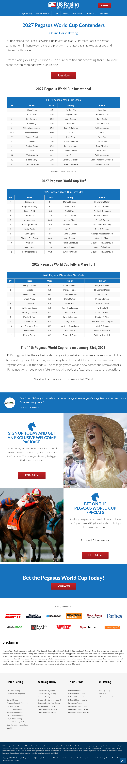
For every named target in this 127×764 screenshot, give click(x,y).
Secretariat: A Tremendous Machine (17, 726)
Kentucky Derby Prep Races (49, 703)
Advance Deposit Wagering (17, 703)
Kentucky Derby (44, 697)
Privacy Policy (41, 758)
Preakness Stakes (75, 703)
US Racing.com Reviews (108, 697)
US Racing (17, 758)
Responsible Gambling (78, 758)
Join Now (64, 75)
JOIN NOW (31, 475)
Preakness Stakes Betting (78, 709)
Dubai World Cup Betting (16, 722)
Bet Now (104, 5)
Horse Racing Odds (14, 697)
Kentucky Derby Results (47, 712)
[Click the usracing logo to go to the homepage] (63, 5)
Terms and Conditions (54, 758)
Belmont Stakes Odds (76, 694)
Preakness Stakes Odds (77, 706)
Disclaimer (66, 758)
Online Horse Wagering (16, 694)
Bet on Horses (12, 700)
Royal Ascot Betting (14, 719)
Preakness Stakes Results (78, 712)
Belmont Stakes (74, 691)
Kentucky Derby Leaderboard (49, 700)
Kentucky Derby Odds (46, 691)
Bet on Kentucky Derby (47, 706)
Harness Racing (13, 706)
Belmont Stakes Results (77, 700)
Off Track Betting (13, 691)
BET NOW (95, 555)
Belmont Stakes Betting (77, 697)
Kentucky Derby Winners (47, 709)
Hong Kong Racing (14, 709)
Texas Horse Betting (15, 715)
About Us (102, 694)
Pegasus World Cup (14, 712)
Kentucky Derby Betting (47, 694)
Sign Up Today (104, 691)
